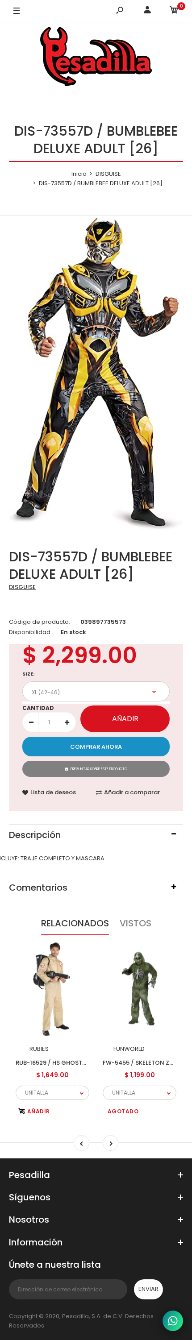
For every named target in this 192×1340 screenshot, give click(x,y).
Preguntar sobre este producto (99, 769)
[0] (174, 11)
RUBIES (39, 1049)
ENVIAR (148, 1289)
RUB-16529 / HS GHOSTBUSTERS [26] (68, 1062)
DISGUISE (22, 587)
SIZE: (28, 673)
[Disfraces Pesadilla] (96, 58)
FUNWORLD (129, 1049)
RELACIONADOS (75, 923)
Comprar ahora (96, 747)
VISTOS (135, 923)
